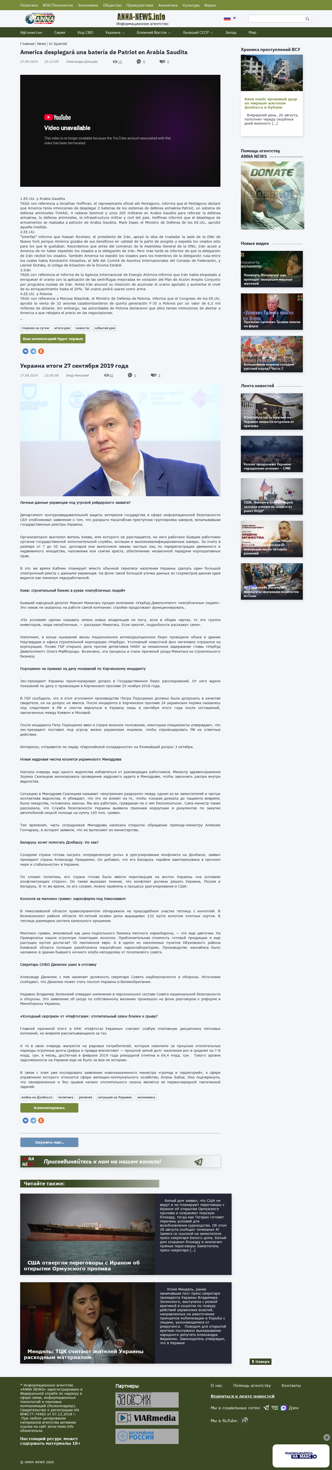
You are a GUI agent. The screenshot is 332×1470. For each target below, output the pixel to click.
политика (65, 1097)
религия (85, 1097)
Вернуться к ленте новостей (243, 1396)
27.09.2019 (39, 61)
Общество (112, 5)
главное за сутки (35, 328)
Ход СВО (85, 32)
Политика (29, 5)
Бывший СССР (196, 32)
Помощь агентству (252, 1385)
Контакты (291, 1385)
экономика (146, 1097)
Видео (210, 5)
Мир (252, 32)
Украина (113, 32)
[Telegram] (33, 351)
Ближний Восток (152, 32)
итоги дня (62, 328)
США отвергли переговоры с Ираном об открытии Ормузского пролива (82, 1265)
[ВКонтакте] (25, 351)
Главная (27, 44)
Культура (191, 5)
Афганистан (31, 32)
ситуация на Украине (115, 1097)
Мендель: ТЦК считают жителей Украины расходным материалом (84, 1354)
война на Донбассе (37, 1097)
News (41, 44)
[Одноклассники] (41, 351)
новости (82, 328)
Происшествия (139, 5)
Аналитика (168, 5)
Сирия (59, 32)
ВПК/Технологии (58, 5)
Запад (230, 32)
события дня (105, 328)
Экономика (88, 5)
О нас (216, 1385)
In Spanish (58, 44)
